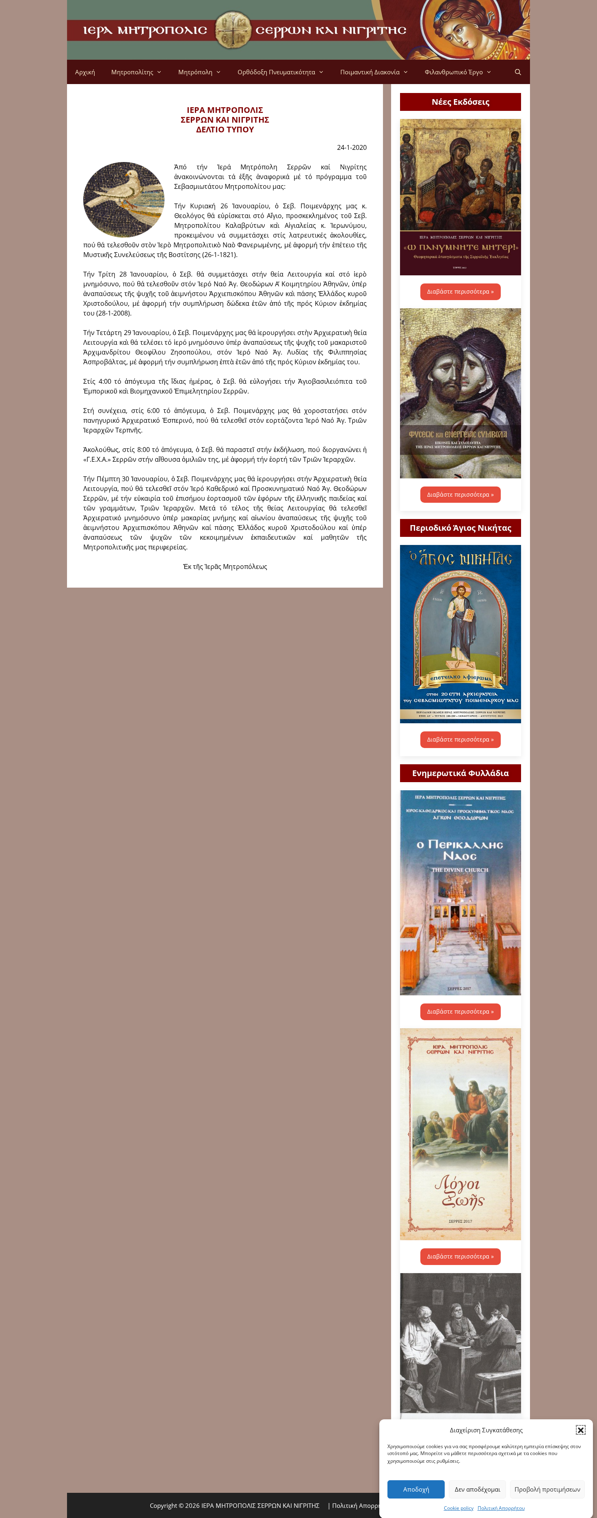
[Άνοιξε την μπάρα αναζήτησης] (518, 72)
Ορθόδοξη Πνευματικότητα (276, 72)
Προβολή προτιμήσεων (547, 1489)
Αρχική (85, 72)
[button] (581, 1430)
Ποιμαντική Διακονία (370, 72)
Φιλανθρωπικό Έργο (454, 72)
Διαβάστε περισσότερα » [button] (460, 291)
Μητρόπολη (195, 72)
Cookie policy (459, 1507)
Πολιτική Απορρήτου (501, 1507)
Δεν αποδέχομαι (477, 1489)
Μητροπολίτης (132, 72)
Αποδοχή (416, 1489)
